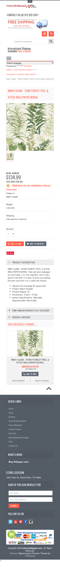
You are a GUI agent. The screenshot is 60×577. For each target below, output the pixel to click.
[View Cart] (51, 33)
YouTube (16, 522)
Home (8, 69)
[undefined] (30, 149)
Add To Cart (31, 374)
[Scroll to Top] (49, 389)
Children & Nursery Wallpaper (20, 74)
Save (11, 253)
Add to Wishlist (18, 380)
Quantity (10, 228)
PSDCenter (30, 555)
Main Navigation (9, 58)
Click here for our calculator (27, 185)
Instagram (31, 522)
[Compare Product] (44, 33)
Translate (27, 65)
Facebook (26, 522)
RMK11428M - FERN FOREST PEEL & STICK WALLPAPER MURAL (30, 361)
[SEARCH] (51, 41)
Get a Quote (24, 51)
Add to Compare (42, 380)
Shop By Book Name (23, 69)
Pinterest (21, 522)
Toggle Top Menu (30, 1)
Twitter (10, 522)
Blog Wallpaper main (19, 462)
